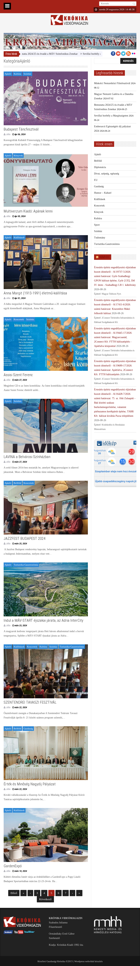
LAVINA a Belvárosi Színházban (27, 457)
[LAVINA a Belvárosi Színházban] (46, 426)
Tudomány (99, 237)
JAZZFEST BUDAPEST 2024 (24, 538)
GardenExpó (13, 866)
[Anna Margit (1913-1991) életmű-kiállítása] (46, 262)
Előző (14, 893)
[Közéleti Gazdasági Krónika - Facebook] (8, 933)
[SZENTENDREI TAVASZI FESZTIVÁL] (46, 671)
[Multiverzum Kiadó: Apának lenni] (46, 180)
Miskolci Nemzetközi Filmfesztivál (112, 83)
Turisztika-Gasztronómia (26, 564)
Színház (27, 73)
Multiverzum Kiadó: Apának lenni (28, 211)
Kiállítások (19, 237)
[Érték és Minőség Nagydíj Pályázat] (46, 753)
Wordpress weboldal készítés (88, 961)
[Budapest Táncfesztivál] (46, 98)
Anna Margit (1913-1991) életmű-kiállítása (35, 293)
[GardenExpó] (46, 835)
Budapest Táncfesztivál (21, 129)
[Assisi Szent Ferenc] (46, 344)
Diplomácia (100, 167)
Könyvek (18, 155)
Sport (97, 224)
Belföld (17, 483)
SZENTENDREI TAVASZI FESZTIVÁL (30, 702)
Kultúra (17, 73)
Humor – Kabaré (102, 192)
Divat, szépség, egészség (106, 173)
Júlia (8, 134)
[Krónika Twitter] (29, 933)
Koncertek (19, 319)
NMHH (104, 257)
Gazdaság (28, 728)
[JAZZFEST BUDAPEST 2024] (46, 508)
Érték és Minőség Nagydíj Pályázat (30, 784)
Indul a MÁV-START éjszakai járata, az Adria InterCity (43, 620)
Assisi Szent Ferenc (18, 375)
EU (96, 180)
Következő (45, 899)
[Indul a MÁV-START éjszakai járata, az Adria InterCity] (46, 589)
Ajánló (8, 73)
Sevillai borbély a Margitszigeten (78, 53)
